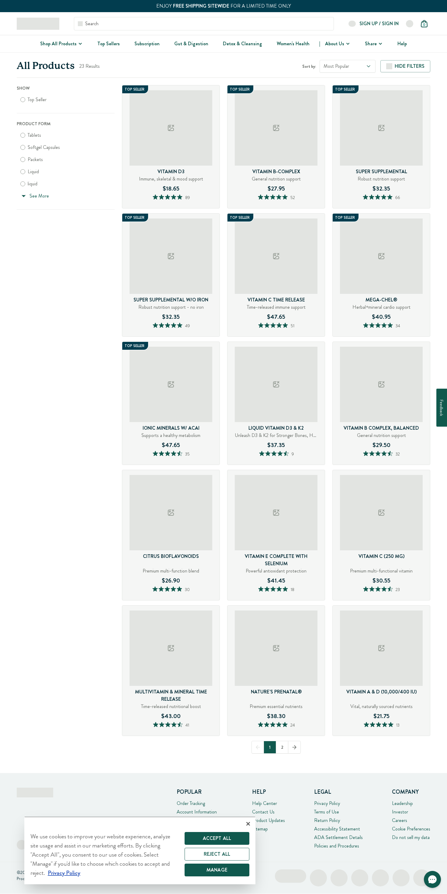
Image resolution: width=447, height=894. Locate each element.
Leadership (402, 803)
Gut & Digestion (191, 43)
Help (402, 43)
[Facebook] (21, 845)
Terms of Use (326, 811)
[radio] (22, 99)
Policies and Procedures (336, 845)
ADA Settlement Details (338, 837)
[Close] (248, 823)
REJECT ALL (217, 854)
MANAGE (216, 869)
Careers (399, 820)
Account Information (197, 811)
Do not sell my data (411, 837)
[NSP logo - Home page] (38, 24)
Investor (400, 811)
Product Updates (268, 820)
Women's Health (293, 43)
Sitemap (260, 828)
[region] (139, 850)
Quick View (182, 206)
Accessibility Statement (337, 828)
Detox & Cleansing (242, 43)
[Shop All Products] (80, 43)
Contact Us (263, 811)
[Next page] (294, 747)
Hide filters (409, 66)
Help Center (264, 803)
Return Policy (327, 820)
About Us (334, 43)
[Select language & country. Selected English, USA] (410, 24)
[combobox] (348, 66)
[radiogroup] (66, 100)
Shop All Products (58, 43)
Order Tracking (191, 803)
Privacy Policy (327, 803)
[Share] (380, 43)
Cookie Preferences (411, 828)
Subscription (147, 43)
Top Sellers (108, 43)
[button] (432, 879)
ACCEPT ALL (217, 838)
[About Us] (347, 43)
